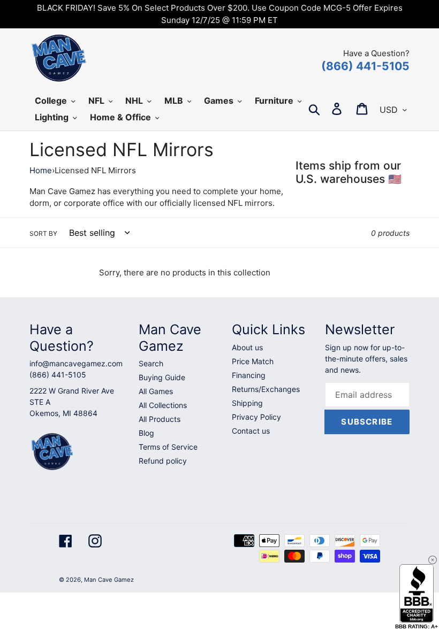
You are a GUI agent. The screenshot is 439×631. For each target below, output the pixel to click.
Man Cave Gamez (109, 579)
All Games (156, 391)
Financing (249, 375)
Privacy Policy (256, 416)
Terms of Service (168, 446)
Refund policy (163, 460)
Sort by (43, 233)
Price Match (253, 361)
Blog (146, 432)
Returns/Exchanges (266, 389)
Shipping (247, 402)
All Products (159, 419)
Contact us (251, 430)
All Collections (163, 405)
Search (151, 363)
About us (247, 347)
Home (40, 170)
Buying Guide (162, 377)
